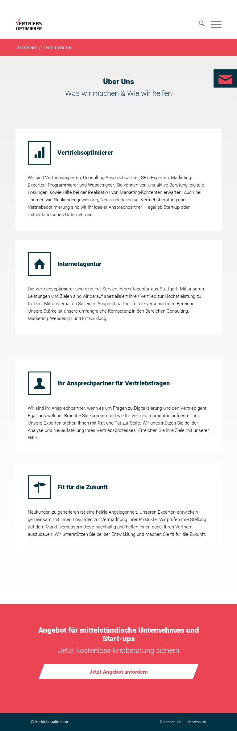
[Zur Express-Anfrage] (225, 78)
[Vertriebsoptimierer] (28, 24)
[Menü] (213, 25)
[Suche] (199, 25)
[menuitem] (199, 25)
